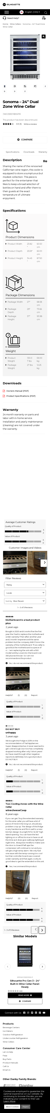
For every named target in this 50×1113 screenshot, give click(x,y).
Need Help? (13, 18)
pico (8, 623)
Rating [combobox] (9, 585)
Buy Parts (7, 1059)
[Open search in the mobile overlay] (45, 12)
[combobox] (27, 601)
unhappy (11, 732)
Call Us (6, 1066)
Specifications (12, 152)
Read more (23, 995)
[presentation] (7, 966)
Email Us (6, 1070)
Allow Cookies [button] (12, 1107)
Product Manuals (10, 1063)
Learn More (9, 1101)
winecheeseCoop (16, 810)
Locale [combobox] (9, 593)
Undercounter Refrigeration (15, 1038)
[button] (44, 36)
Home (5, 24)
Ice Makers (8, 1031)
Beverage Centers (11, 1027)
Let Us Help (8, 1052)
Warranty (42, 152)
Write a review (30, 124)
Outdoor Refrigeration (13, 1034)
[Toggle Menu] (6, 12)
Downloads (28, 152)
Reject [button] (26, 1107)
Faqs (5, 1055)
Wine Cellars (15, 24)
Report (34, 695)
